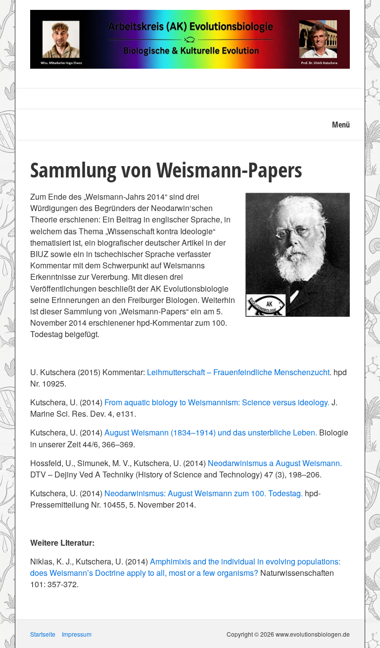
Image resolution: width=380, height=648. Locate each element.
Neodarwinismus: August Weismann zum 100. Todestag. (203, 493)
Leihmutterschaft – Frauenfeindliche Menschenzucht (238, 372)
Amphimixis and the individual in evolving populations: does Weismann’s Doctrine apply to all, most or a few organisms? (185, 567)
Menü (341, 124)
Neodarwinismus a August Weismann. (275, 463)
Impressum (77, 634)
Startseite (42, 634)
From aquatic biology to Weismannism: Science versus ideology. (217, 402)
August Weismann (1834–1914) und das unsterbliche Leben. (210, 432)
